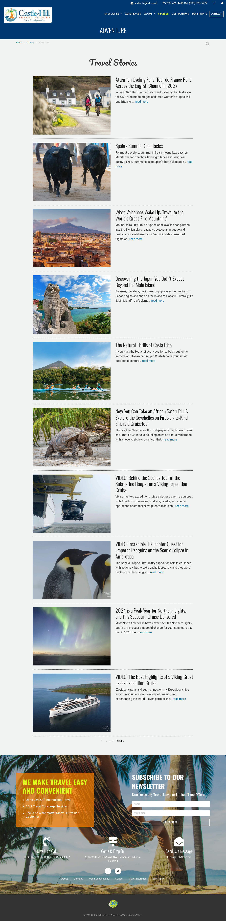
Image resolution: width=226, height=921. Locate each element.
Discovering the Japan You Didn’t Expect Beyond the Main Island (149, 281)
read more (141, 101)
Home (19, 42)
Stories (163, 13)
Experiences (133, 13)
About (148, 13)
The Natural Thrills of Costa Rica (143, 345)
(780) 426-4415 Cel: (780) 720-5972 (49, 857)
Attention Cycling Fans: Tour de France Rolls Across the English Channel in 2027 (153, 82)
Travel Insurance (137, 878)
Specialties (111, 13)
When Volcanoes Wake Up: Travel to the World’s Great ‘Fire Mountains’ (149, 215)
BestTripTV (199, 13)
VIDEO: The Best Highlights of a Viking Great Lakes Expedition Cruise (154, 679)
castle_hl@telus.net (180, 857)
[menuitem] (113, 13)
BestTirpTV (158, 878)
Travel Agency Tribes (132, 915)
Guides (119, 878)
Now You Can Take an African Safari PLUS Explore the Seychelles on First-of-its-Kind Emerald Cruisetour (151, 417)
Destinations (180, 13)
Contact (216, 13)
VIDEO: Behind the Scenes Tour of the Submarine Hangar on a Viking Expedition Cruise (151, 484)
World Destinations (99, 878)
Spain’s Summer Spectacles (139, 145)
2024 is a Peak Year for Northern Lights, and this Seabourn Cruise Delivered (150, 613)
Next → (121, 741)
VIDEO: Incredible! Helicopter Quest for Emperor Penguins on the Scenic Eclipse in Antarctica (151, 550)
